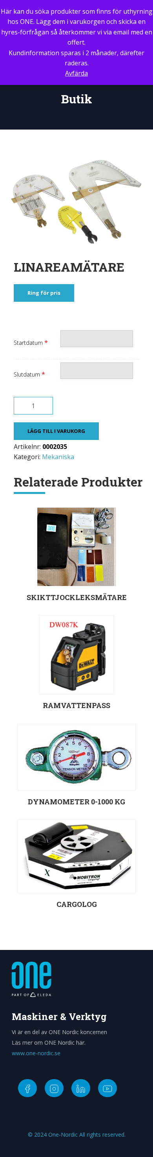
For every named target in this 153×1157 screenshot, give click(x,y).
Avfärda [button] (76, 73)
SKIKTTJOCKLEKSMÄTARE (77, 597)
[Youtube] (107, 1088)
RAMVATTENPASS (76, 705)
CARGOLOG (76, 904)
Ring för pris (43, 292)
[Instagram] (54, 1088)
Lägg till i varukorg (56, 430)
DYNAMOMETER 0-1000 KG (76, 801)
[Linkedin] (80, 1088)
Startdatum (28, 342)
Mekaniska (58, 456)
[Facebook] (27, 1088)
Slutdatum (27, 374)
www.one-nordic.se (36, 1053)
